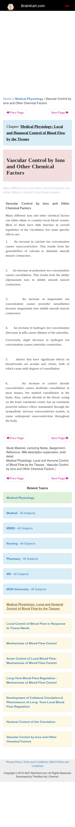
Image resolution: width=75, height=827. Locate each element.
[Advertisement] (37, 52)
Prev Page (16, 112)
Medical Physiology (29, 98)
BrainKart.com (33, 6)
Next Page (58, 112)
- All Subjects (17, 574)
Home (7, 98)
